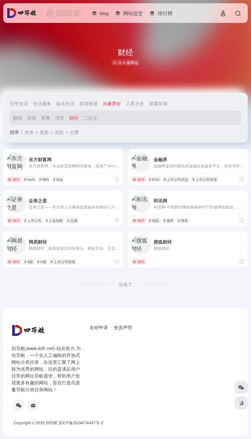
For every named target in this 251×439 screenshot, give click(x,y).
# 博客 (183, 220)
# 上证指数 (54, 220)
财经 (73, 117)
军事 (45, 117)
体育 (31, 117)
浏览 (59, 132)
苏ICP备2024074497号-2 (81, 422)
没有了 (125, 284)
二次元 (90, 117)
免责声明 (123, 327)
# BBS (44, 179)
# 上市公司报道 (63, 261)
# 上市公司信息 (176, 179)
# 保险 (154, 220)
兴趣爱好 (112, 103)
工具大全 (135, 103)
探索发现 (158, 103)
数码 (17, 117)
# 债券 (168, 220)
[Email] (33, 405)
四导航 (52, 422)
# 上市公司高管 (204, 179)
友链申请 (99, 327)
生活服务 (42, 103)
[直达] (117, 179)
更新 (44, 132)
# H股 (41, 261)
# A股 (28, 261)
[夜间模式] (241, 403)
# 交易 (72, 220)
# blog (58, 179)
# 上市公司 (33, 220)
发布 (29, 132)
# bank (29, 179)
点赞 (74, 132)
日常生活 (19, 103)
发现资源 (88, 103)
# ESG (154, 179)
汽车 (59, 117)
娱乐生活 (65, 103)
